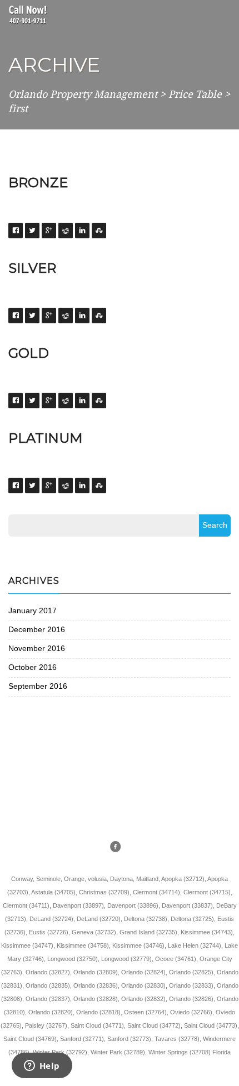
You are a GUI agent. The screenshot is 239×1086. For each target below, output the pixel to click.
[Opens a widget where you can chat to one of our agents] (41, 1066)
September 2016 (37, 686)
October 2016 (32, 667)
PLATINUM (45, 438)
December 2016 (36, 629)
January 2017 (32, 610)
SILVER (32, 268)
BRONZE (38, 182)
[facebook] (115, 848)
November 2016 (36, 648)
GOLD (28, 353)
